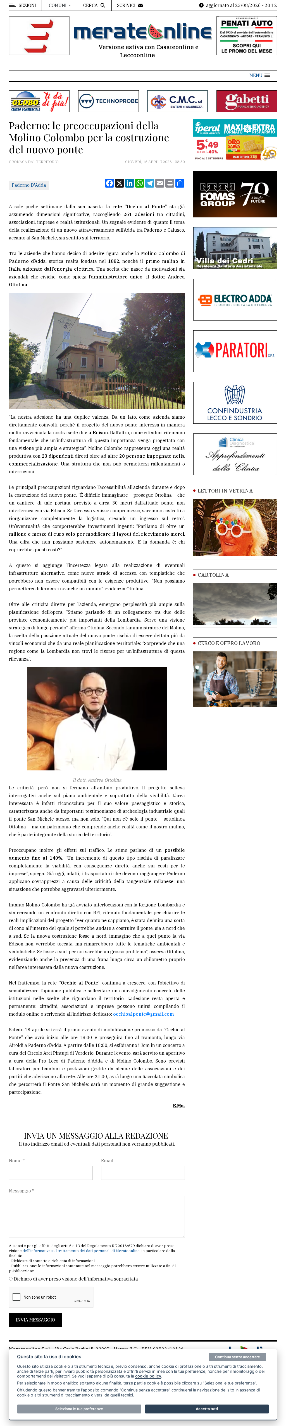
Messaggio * (21, 1191)
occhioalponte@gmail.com (144, 1014)
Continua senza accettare (237, 1357)
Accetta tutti (207, 1408)
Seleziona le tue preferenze (79, 1408)
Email (107, 1160)
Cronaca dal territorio (34, 161)
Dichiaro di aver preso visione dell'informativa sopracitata (76, 1279)
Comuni (58, 5)
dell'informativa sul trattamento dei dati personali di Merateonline (81, 1250)
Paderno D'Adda (29, 185)
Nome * (17, 1160)
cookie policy (148, 1376)
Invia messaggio (35, 1320)
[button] (260, 75)
